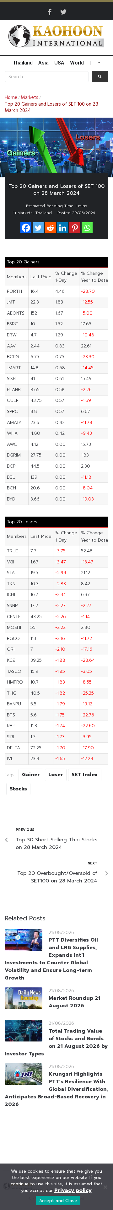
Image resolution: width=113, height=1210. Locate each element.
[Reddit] (50, 227)
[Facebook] (25, 227)
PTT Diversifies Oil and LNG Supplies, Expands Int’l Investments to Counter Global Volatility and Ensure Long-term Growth (51, 959)
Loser (55, 774)
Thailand (43, 213)
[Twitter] (63, 12)
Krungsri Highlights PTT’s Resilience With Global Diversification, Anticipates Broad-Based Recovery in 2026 (56, 1089)
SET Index (85, 774)
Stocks (18, 789)
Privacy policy (73, 1190)
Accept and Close (58, 1201)
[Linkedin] (62, 227)
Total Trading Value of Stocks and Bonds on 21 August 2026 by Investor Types (56, 1042)
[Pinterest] (74, 227)
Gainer (31, 774)
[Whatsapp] (87, 227)
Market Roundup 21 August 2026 (74, 1002)
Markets (29, 98)
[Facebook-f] (50, 12)
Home (11, 98)
